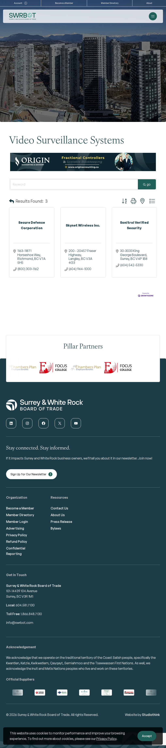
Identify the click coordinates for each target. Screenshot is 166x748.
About (149, 3)
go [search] (149, 190)
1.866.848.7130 (31, 620)
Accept (147, 736)
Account (18, 3)
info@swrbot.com (19, 629)
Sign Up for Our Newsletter (28, 480)
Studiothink (151, 721)
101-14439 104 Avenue (21, 597)
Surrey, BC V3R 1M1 (19, 602)
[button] (11, 207)
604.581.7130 (25, 611)
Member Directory (109, 3)
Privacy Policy (106, 739)
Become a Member (64, 3)
